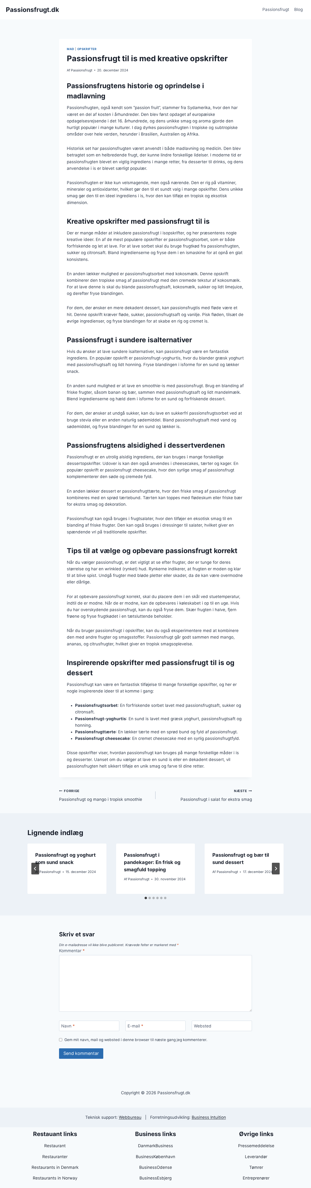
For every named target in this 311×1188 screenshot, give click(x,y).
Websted (202, 1026)
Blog (298, 9)
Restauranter (55, 1156)
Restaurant (55, 1145)
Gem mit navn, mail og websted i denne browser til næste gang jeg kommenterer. (135, 1039)
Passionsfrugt (275, 9)
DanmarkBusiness (155, 1145)
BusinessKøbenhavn (155, 1156)
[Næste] (276, 868)
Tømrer (256, 1167)
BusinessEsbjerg (155, 1178)
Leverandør (256, 1156)
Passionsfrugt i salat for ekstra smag (216, 795)
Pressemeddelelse (256, 1145)
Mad (70, 49)
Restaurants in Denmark (55, 1167)
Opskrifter (87, 49)
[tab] (146, 898)
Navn (68, 1026)
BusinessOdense (155, 1167)
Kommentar (72, 950)
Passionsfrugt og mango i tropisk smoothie (100, 795)
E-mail (135, 1026)
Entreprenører (256, 1178)
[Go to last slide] (35, 868)
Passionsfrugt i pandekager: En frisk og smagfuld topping (152, 862)
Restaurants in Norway (55, 1178)
